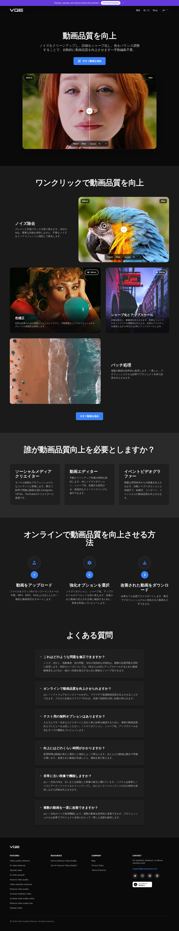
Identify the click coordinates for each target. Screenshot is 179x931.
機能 (138, 10)
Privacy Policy (98, 865)
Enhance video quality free (21, 903)
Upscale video (16, 870)
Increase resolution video (20, 894)
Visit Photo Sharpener (110, 3)
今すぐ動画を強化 (92, 61)
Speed (93, 144)
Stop (84, 143)
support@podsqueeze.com (144, 869)
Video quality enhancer (20, 861)
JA (163, 10)
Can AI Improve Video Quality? (64, 865)
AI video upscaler (17, 875)
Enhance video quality (19, 889)
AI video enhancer (17, 865)
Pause (75, 143)
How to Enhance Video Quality (64, 861)
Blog (155, 10)
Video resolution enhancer (21, 884)
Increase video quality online (22, 898)
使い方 (146, 10)
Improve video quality (19, 879)
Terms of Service (99, 870)
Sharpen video (16, 908)
